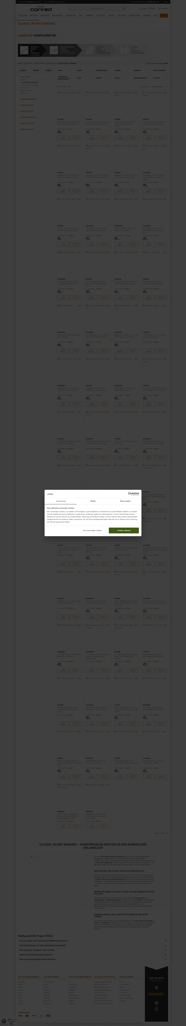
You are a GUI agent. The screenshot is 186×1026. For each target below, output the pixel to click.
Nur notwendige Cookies (92, 530)
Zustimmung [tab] (61, 501)
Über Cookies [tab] (125, 501)
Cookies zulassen (123, 530)
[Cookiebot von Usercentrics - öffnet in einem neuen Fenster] (129, 494)
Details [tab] (93, 501)
